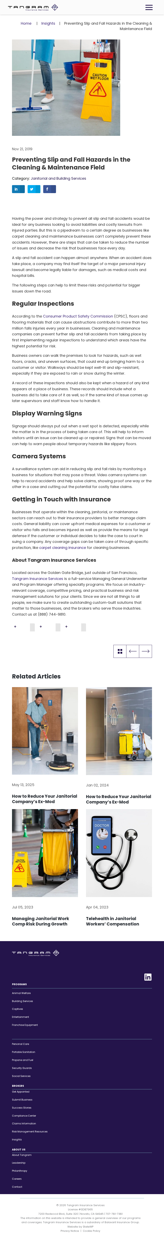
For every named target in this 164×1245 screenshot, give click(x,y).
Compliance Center (24, 1115)
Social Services (21, 1076)
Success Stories (21, 1107)
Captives (17, 1009)
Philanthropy (19, 1170)
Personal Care (20, 1044)
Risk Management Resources (30, 1131)
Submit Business (22, 1099)
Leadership (18, 1163)
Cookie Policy (91, 1231)
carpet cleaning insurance (62, 547)
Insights (48, 23)
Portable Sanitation (23, 1052)
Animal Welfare (21, 993)
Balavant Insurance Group (122, 1222)
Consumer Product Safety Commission (78, 316)
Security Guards (22, 1068)
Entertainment (20, 1017)
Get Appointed (20, 1091)
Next (145, 651)
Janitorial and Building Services (58, 178)
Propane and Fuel (22, 1060)
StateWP (88, 1227)
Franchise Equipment (25, 1025)
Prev (132, 651)
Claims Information (24, 1123)
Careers (17, 1178)
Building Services (22, 1001)
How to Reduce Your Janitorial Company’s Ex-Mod (44, 798)
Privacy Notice (70, 1231)
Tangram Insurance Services (37, 578)
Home (26, 23)
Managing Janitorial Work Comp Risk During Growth (40, 921)
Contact (17, 1187)
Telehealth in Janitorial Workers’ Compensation (112, 921)
